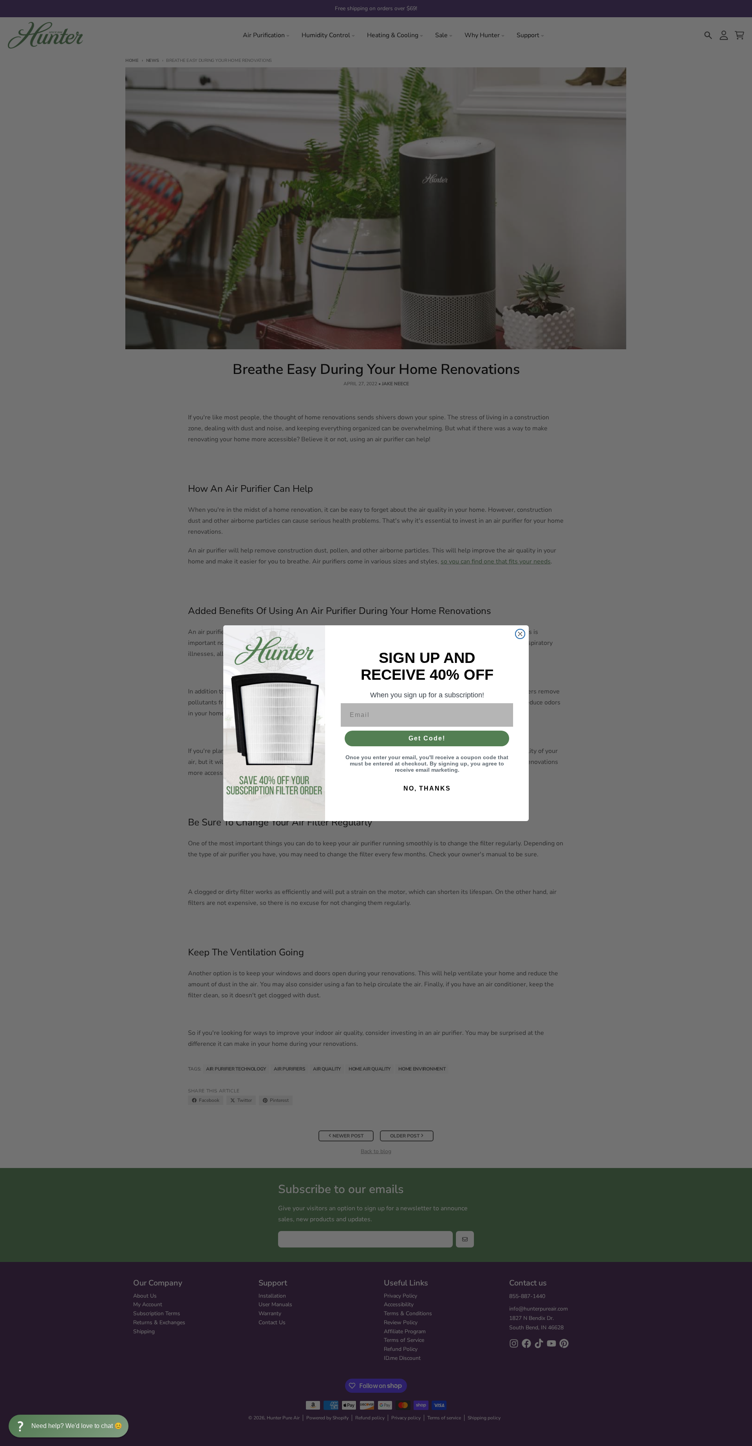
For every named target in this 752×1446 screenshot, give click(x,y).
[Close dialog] (520, 634)
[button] (68, 1426)
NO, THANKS (427, 788)
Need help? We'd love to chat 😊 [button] (76, 1426)
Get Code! (427, 738)
